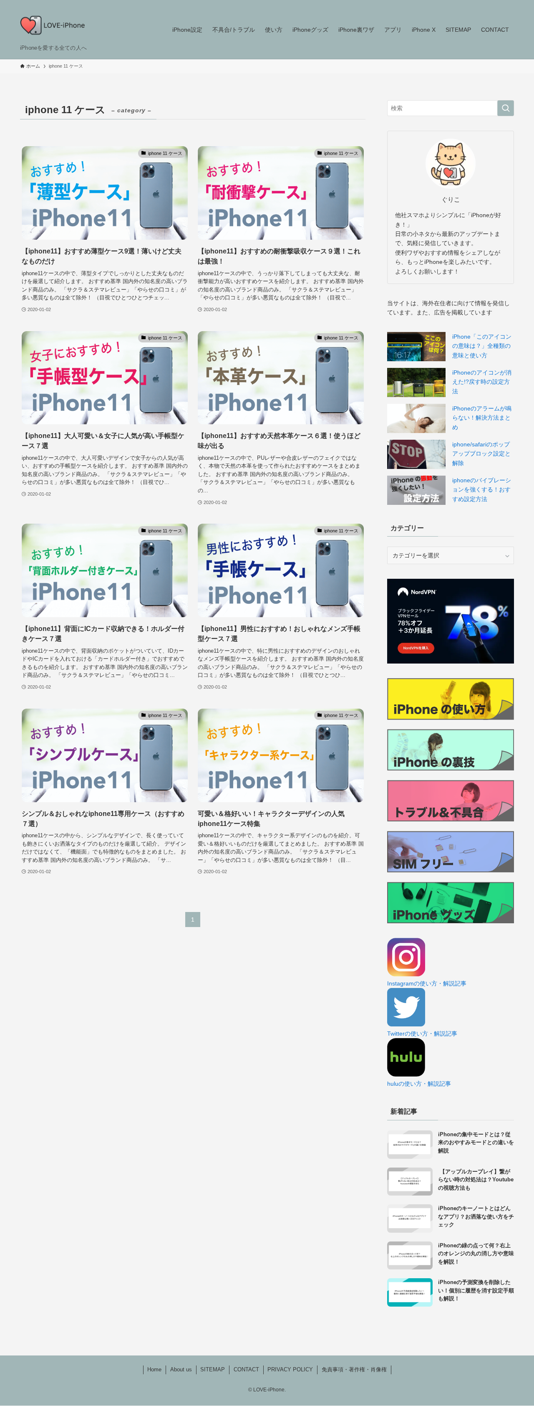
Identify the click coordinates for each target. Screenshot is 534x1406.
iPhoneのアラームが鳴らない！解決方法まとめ (481, 418)
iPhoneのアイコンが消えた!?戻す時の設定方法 (481, 382)
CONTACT (246, 1369)
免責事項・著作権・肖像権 (354, 1369)
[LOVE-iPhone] (52, 25)
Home (154, 1369)
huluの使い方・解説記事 (419, 1083)
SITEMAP (212, 1369)
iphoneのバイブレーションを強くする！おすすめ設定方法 (481, 489)
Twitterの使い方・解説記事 (422, 1033)
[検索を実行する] (505, 108)
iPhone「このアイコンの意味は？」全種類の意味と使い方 (481, 346)
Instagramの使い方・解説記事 (426, 983)
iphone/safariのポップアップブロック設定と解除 (481, 453)
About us (181, 1369)
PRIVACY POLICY (290, 1369)
